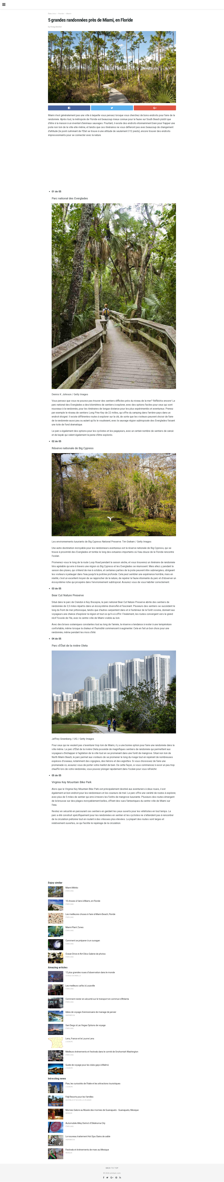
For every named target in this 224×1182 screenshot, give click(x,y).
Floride (61, 14)
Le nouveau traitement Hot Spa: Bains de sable (88, 1136)
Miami (68, 14)
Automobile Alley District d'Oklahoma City (85, 1123)
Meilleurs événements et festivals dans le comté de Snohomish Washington (102, 1051)
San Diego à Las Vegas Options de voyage (86, 1025)
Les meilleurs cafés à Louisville (80, 985)
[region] (112, 164)
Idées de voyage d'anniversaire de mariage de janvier (91, 1012)
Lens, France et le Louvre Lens (80, 1038)
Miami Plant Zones (75, 927)
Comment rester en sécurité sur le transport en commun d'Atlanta (97, 999)
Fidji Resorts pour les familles (79, 1097)
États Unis (52, 14)
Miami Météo (72, 887)
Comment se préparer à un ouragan (83, 940)
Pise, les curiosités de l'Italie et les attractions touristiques (93, 1083)
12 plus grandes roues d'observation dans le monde (90, 972)
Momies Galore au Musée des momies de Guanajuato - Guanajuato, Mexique (102, 1110)
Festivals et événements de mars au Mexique (87, 1149)
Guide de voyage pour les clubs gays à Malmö (87, 1065)
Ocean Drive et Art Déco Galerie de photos (86, 954)
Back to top (112, 1168)
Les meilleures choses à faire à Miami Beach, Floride (90, 914)
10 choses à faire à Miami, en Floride (83, 901)
